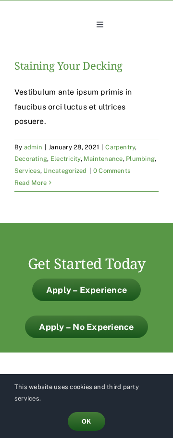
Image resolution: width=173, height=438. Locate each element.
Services (27, 170)
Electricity (65, 158)
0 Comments (112, 170)
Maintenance (103, 158)
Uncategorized (64, 170)
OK (86, 421)
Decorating (30, 158)
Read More (30, 182)
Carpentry (120, 147)
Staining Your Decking (68, 66)
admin (33, 147)
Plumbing (140, 158)
